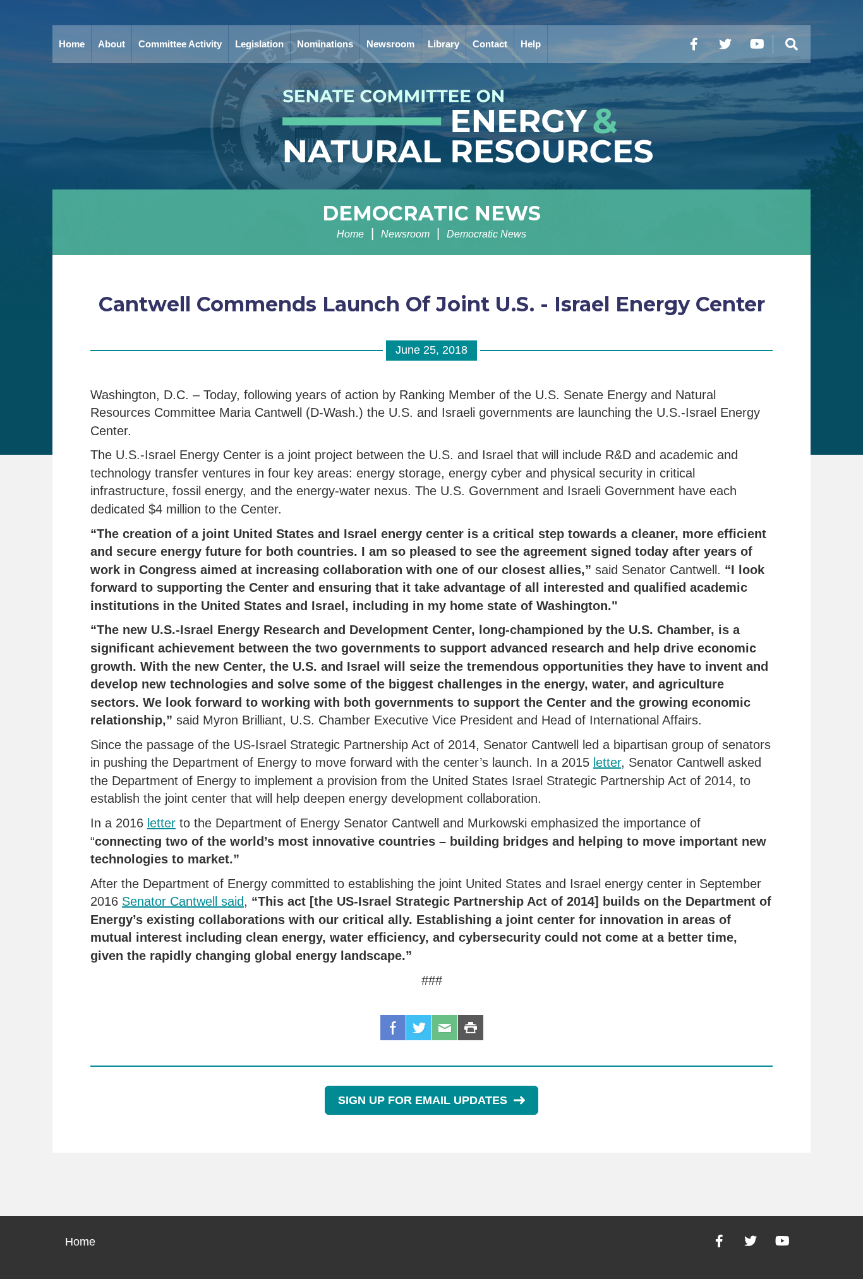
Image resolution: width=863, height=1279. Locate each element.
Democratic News (431, 213)
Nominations (325, 44)
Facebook (393, 1027)
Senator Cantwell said (183, 901)
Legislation (259, 44)
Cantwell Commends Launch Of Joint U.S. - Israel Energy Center (432, 304)
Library (443, 44)
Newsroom (390, 44)
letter (607, 762)
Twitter (418, 1027)
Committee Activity (180, 44)
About (111, 44)
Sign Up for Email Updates (422, 1100)
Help (531, 44)
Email (444, 1027)
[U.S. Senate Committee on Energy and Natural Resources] (431, 126)
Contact (490, 44)
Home (72, 44)
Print (470, 1027)
